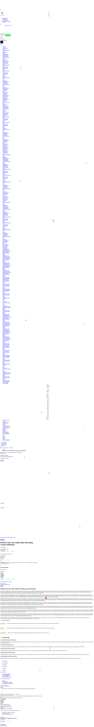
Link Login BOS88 (6, 673)
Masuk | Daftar (5, 18)
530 (3, 434)
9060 (3, 438)
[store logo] (9, 33)
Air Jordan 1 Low (6, 422)
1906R (4, 437)
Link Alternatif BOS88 (6, 674)
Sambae (4, 430)
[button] (2, 505)
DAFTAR (2, 574)
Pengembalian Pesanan (6, 21)
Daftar (7, 35)
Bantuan (4, 22)
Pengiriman (5, 664)
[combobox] (5, 39)
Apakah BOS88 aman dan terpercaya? (7, 644)
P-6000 (4, 424)
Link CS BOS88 (5, 675)
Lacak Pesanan (5, 20)
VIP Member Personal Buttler (8, 683)
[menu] (47, 243)
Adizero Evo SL (5, 431)
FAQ (3, 680)
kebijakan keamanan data (24, 688)
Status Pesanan (5, 662)
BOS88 (4, 698)
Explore (1, 44)
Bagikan (1, 585)
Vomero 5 (4, 425)
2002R (4, 436)
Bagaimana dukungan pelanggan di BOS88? (8, 648)
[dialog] (47, 705)
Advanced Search (3, 40)
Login (2, 35)
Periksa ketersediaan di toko (5, 584)
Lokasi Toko (5, 19)
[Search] (1, 42)
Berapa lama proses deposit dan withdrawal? (8, 652)
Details (1, 586)
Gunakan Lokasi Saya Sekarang (5, 706)
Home (4, 449)
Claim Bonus (5, 681)
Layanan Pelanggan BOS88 (7, 682)
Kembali (4, 668)
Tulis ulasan (13, 551)
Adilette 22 (4, 429)
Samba (4, 428)
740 (3, 435)
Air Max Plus (5, 423)
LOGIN (2, 573)
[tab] (47, 44)
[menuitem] (4, 46)
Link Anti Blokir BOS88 (7, 676)
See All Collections (6, 432)
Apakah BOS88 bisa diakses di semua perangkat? (9, 656)
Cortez (4, 421)
